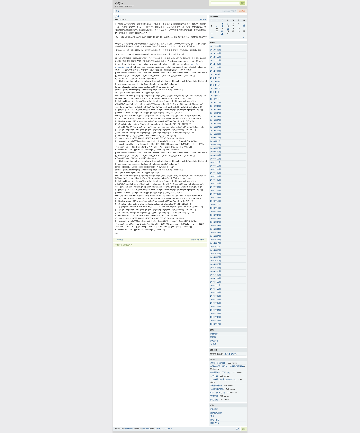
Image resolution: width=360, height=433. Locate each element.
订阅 (242, 11)
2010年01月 (215, 134)
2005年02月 (215, 275)
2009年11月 (215, 141)
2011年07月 (215, 78)
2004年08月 (215, 296)
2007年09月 (215, 169)
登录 (212, 416)
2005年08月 (215, 254)
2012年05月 (215, 67)
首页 (117, 11)
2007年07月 (215, 176)
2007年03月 (215, 190)
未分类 (213, 344)
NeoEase (145, 429)
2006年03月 (215, 232)
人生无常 (214, 376)
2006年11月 (215, 204)
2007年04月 (215, 187)
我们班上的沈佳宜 (198, 240)
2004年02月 (215, 317)
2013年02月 (215, 53)
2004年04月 (215, 310)
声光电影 (214, 333)
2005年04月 (215, 268)
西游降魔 (214, 399)
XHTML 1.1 (159, 429)
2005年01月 (215, 278)
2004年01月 (215, 320)
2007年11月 (215, 162)
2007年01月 (215, 197)
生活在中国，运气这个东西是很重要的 (227, 366)
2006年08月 (215, 215)
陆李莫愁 (120, 240)
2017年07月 (215, 46)
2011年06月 (215, 81)
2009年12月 (215, 138)
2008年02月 (215, 152)
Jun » (243, 37)
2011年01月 (215, 95)
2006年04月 (215, 229)
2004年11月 (215, 285)
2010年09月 (215, 106)
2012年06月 (215, 64)
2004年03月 (215, 313)
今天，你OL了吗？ (218, 392)
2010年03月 (215, 127)
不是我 (119, 3)
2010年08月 (215, 109)
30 (222, 34)
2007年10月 (215, 166)
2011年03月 (215, 92)
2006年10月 (215, 208)
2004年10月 (215, 289)
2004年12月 (215, 282)
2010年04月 (215, 123)
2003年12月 (215, 324)
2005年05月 (215, 264)
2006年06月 (215, 222)
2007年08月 (215, 173)
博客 (214, 420)
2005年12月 (215, 243)
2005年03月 (215, 271)
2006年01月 (215, 240)
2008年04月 (215, 145)
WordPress (128, 429)
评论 (214, 423)
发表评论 (202, 19)
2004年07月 (215, 299)
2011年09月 (215, 74)
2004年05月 (215, 306)
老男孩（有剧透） (218, 363)
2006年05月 (215, 225)
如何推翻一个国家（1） (220, 372)
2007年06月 (215, 180)
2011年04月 (215, 88)
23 (222, 31)
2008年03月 (215, 148)
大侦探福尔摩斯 (217, 389)
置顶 (243, 429)
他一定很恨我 (230, 354)
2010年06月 (215, 116)
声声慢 (213, 337)
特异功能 (214, 396)
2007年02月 (215, 194)
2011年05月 (215, 85)
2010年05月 (215, 120)
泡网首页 (214, 409)
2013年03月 (215, 50)
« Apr (212, 37)
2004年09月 (215, 292)
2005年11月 (215, 247)
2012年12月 (215, 57)
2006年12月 (215, 201)
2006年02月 (215, 236)
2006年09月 (215, 211)
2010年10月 (215, 102)
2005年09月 (215, 250)
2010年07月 (215, 113)
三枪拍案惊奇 (216, 385)
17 (228, 29)
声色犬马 (214, 340)
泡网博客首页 (216, 412)
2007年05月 (215, 183)
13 (244, 26)
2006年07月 (215, 218)
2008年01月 (215, 155)
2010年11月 (215, 99)
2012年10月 (215, 60)
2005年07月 (215, 257)
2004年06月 (215, 303)
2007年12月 (215, 159)
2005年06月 (215, 261)
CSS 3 (169, 429)
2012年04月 (215, 71)
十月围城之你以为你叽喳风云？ (224, 379)
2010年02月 (215, 131)
